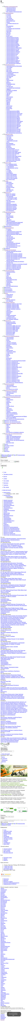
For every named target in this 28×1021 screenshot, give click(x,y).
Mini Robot (9, 182)
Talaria (8, 658)
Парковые (8, 312)
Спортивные (9, 282)
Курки (7, 354)
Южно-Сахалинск (5, 1002)
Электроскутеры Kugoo (12, 151)
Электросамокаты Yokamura (13, 51)
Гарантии (5, 485)
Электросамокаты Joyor (12, 54)
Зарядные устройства (11, 344)
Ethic (9, 681)
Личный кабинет (7, 848)
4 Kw (7, 275)
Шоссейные (9, 71)
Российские (3, 575)
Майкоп (2, 937)
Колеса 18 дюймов (10, 195)
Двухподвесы (9, 96)
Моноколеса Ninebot (11, 209)
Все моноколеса (10, 210)
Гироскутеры (4, 640)
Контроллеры (9, 350)
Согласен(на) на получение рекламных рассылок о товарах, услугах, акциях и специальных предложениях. (14, 821)
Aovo (26, 557)
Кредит (5, 476)
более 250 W (9, 36)
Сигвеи (2, 633)
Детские (8, 188)
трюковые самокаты (14, 784)
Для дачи (8, 93)
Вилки (8, 340)
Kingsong (7, 646)
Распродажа (9, 108)
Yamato (24, 556)
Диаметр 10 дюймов (13, 554)
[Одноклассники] (20, 455)
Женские (8, 100)
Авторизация (9, 497)
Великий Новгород (5, 900)
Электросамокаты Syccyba (12, 49)
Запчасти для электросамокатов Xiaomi (15, 360)
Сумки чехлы (9, 353)
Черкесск (3, 999)
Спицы (8, 401)
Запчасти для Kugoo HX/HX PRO (14, 373)
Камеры (8, 345)
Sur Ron (2, 656)
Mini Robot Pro (9, 189)
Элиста (2, 1001)
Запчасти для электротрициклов (8, 723)
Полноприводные (10, 20)
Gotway (11, 646)
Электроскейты (4, 662)
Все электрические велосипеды (14, 132)
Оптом (8, 109)
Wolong (7, 590)
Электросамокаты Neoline (12, 58)
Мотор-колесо (9, 399)
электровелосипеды (15, 782)
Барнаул (2, 893)
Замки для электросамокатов (13, 437)
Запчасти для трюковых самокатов (9, 727)
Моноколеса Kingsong (11, 205)
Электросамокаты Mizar (12, 42)
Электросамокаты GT (11, 55)
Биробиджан (4, 896)
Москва (2, 939)
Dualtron (16, 556)
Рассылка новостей (8, 852)
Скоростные (9, 105)
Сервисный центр (7, 837)
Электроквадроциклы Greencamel (14, 222)
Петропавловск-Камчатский (7, 959)
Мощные (8, 82)
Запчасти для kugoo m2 (12, 365)
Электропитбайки (10, 272)
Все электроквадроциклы (12, 224)
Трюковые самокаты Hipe (12, 305)
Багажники (9, 358)
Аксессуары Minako (11, 417)
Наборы (8, 398)
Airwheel (16, 646)
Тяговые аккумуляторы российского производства (11, 621)
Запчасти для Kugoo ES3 (12, 377)
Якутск (2, 1004)
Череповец (3, 997)
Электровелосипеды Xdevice (13, 126)
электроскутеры (4, 784)
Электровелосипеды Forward (13, 129)
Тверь (2, 982)
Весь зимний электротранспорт (14, 11)
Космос (8, 169)
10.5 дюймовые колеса (11, 165)
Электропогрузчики (13, 667)
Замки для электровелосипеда (13, 436)
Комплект (8, 402)
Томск (2, 984)
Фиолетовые (9, 311)
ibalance (9, 638)
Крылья (8, 355)
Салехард (3, 965)
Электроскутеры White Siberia (13, 152)
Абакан (2, 888)
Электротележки (5, 668)
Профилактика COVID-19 (9, 884)
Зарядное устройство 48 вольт (13, 268)
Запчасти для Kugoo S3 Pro (13, 371)
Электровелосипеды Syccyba (13, 130)
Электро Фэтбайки (11, 75)
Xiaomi (5, 556)
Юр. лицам (6, 487)
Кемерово (3, 923)
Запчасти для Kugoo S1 (12, 368)
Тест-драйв (6, 480)
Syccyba (20, 556)
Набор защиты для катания (13, 438)
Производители (7, 833)
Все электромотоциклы (12, 286)
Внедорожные (9, 26)
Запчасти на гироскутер (6, 735)
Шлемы (8, 441)
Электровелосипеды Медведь (13, 125)
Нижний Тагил (4, 947)
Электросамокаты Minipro (12, 62)
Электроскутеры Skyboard (12, 153)
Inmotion (3, 646)
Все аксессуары (10, 442)
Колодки (8, 359)
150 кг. (8, 81)
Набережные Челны (5, 942)
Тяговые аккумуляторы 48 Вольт (14, 256)
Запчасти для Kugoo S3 (12, 369)
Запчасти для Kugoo (11, 342)
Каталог (3, 1019)
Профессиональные (11, 315)
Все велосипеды (10, 334)
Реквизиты (6, 878)
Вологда (3, 907)
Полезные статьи (7, 857)
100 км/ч (8, 32)
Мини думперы (4, 667)
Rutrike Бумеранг (15, 608)
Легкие (8, 22)
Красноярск (3, 928)
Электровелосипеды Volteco (13, 120)
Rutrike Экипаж (17, 609)
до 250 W (8, 27)
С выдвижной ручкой (11, 197)
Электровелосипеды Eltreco (13, 112)
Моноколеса (4, 647)
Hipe (2, 681)
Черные (8, 314)
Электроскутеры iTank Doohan (13, 156)
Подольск (3, 960)
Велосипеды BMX (10, 322)
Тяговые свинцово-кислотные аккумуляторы (12, 615)
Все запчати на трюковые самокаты (15, 432)
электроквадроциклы (21, 785)
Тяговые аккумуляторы (6, 627)
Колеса (8, 387)
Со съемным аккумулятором (13, 28)
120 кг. (9, 546)
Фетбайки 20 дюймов (11, 90)
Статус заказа (6, 850)
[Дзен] (14, 455)
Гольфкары (3, 613)
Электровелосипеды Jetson (12, 116)
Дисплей (8, 341)
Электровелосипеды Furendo (13, 131)
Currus (18, 557)
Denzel (14, 656)
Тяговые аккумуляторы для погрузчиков (16, 257)
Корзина (3, 1015)
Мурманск (3, 941)
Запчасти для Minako (6, 721)
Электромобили (4, 663)
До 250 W (12, 566)
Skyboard (11, 590)
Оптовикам (6, 836)
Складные (8, 29)
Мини (7, 78)
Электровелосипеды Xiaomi (13, 123)
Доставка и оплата (7, 474)
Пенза (2, 955)
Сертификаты (6, 842)
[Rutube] (9, 455)
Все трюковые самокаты (12, 319)
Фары (7, 403)
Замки (7, 349)
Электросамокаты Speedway (13, 60)
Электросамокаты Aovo (12, 59)
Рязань (2, 964)
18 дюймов (11, 644)
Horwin (12, 658)
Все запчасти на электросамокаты (14, 382)
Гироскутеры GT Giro (11, 176)
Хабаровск (3, 992)
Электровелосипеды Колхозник (14, 66)
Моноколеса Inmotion (11, 204)
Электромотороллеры (11, 279)
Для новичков (9, 196)
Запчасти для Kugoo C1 (12, 378)
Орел (2, 952)
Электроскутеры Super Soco (13, 158)
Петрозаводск (4, 957)
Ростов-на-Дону (4, 963)
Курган (2, 929)
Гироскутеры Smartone (11, 178)
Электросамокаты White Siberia (14, 47)
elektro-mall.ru (23, 780)
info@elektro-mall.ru (8, 868)
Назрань (3, 943)
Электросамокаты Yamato (12, 50)
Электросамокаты (5, 560)
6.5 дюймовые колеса (11, 164)
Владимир (3, 903)
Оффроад (8, 89)
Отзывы (5, 841)
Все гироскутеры (10, 179)
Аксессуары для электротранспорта (9, 741)
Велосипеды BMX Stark (12, 329)
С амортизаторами (19, 551)
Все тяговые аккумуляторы (13, 269)
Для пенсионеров (10, 148)
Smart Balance (9, 173)
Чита (2, 1000)
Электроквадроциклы (6, 600)
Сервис (5, 478)
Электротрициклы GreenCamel (13, 231)
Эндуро (8, 274)
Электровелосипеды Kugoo (13, 117)
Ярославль (3, 1005)
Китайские (9, 147)
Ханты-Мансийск (5, 993)
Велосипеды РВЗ (10, 333)
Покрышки (9, 346)
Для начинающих (10, 201)
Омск (2, 951)
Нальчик (3, 945)
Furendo (7, 581)
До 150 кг (8, 15)
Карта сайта (6, 844)
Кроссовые (9, 107)
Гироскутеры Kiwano (11, 175)
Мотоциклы (3, 660)
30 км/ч (20, 554)
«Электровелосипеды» (6, 794)
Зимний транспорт (5, 541)
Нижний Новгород (5, 946)
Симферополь (4, 973)
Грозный (3, 911)
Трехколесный (9, 19)
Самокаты (3, 682)
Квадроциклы (4, 601)
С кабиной (9, 230)
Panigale (18, 656)
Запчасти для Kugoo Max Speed (14, 367)
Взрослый (8, 98)
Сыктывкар (3, 979)
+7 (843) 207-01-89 (6, 490)
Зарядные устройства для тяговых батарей (16, 264)
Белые (23, 554)
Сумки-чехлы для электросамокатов (15, 440)
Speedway (3, 559)
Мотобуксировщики (11, 538)
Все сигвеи (9, 191)
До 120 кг (8, 14)
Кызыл (2, 932)
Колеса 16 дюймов (10, 193)
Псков (2, 961)
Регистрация (9, 496)
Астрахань (3, 891)
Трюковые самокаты (6, 674)
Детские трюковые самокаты (13, 309)
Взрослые (8, 213)
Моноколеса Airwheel (11, 208)
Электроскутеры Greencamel (13, 160)
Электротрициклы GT (11, 244)
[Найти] (16, 461)
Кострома (3, 925)
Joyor (10, 557)
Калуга (2, 921)
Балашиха (3, 892)
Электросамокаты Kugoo (12, 37)
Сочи (2, 975)
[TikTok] (8, 456)
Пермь (2, 956)
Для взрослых (9, 76)
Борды (2, 672)
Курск (2, 930)
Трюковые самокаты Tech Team (14, 303)
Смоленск (3, 974)
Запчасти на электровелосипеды (8, 722)
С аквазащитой (10, 166)
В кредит (3, 552)
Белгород (3, 894)
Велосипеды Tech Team (12, 331)
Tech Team (5, 681)
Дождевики (9, 435)
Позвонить (3, 1017)
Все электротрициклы (11, 247)
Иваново (3, 914)
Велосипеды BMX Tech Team (13, 325)
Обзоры (5, 858)
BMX (2, 685)
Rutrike (2, 608)
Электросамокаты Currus (12, 56)
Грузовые (8, 99)
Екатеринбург (4, 912)
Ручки (7, 404)
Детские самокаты (10, 299)
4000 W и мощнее (10, 221)
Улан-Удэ (3, 988)
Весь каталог (4, 748)
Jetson (17, 579)
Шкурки (8, 424)
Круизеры (22, 653)
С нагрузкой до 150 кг (11, 199)
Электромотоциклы (5, 659)
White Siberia (11, 556)
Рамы (7, 407)
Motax (7, 599)
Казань (2, 919)
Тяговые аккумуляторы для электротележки (13, 259)
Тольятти (3, 983)
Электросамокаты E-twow (12, 53)
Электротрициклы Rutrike (12, 232)
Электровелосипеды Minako (13, 118)
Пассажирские (9, 241)
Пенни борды (9, 294)
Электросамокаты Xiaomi (12, 38)
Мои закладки (6, 851)
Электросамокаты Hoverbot (13, 45)
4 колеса (18, 653)
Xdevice (20, 578)
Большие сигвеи (10, 187)
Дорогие (8, 310)
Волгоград (3, 905)
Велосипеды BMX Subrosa (12, 328)
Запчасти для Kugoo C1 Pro (13, 381)
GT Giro (17, 638)
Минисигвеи (9, 186)
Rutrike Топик (7, 608)
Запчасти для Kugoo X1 (12, 372)
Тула (2, 986)
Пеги (7, 429)
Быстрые (8, 33)
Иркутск (3, 916)
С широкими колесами (11, 140)
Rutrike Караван (9, 609)
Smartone (8, 632)
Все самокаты (9, 301)
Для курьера (9, 67)
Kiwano (13, 638)
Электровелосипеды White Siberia (14, 121)
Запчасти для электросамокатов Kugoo (10, 701)
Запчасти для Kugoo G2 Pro (13, 380)
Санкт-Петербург (5, 968)
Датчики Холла (10, 406)
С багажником (9, 73)
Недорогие (9, 324)
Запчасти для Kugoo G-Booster (13, 376)
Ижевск (2, 915)
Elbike (20, 579)
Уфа (2, 991)
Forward (24, 579)
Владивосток (4, 901)
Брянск (2, 898)
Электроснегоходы (11, 9)
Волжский (3, 906)
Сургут (2, 978)
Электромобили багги (6, 664)
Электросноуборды (11, 7)
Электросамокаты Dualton (12, 44)
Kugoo (2, 556)
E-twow (7, 557)
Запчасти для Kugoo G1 (12, 374)
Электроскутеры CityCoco (12, 149)
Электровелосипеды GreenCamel (14, 113)
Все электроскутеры (11, 161)
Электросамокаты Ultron (12, 46)
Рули (7, 356)
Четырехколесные (10, 144)
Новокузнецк (4, 948)
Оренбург (3, 954)
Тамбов (2, 981)
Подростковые (9, 217)
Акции (5, 835)
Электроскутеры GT (11, 154)
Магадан (3, 934)
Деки (7, 425)
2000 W (8, 104)
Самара (2, 966)
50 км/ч (13, 551)
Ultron (15, 557)
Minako (6, 578)
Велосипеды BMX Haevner (13, 327)
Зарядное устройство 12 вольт (13, 265)
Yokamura (3, 557)
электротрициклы (11, 785)
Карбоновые (5, 554)
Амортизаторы (10, 338)
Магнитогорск (4, 936)
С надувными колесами (18, 552)
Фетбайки (10, 564)
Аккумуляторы (10, 337)
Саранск (3, 969)
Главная (2, 1014)
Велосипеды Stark (10, 332)
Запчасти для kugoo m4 (12, 364)
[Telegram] (3, 456)
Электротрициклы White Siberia (14, 234)
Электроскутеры (5, 592)
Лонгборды (9, 297)
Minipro (7, 559)
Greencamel (3, 579)
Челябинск (3, 996)
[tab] (8, 500)
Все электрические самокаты (13, 63)
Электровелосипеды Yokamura (13, 122)
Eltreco (2, 578)
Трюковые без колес (11, 318)
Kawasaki (23, 656)
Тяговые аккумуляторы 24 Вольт (14, 255)
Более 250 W (7, 551)
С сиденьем (9, 18)
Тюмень (2, 987)
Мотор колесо (9, 347)
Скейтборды (9, 295)
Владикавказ (4, 902)
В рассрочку (9, 91)
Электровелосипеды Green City (14, 114)
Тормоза (8, 411)
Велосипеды (4, 691)
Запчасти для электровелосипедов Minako (16, 416)
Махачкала (3, 938)
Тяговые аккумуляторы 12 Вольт (14, 253)
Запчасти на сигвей (5, 731)
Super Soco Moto (9, 656)
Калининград (4, 920)
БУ (7, 24)
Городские (8, 69)
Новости (5, 860)
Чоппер (8, 102)
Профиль (3, 1018)
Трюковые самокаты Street (12, 307)
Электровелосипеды (6, 582)
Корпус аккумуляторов (12, 413)
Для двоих (8, 138)
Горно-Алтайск (4, 910)
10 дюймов (9, 171)
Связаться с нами (7, 831)
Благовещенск (4, 897)
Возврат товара (7, 832)
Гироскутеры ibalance (11, 174)
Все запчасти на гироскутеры (13, 395)
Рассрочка (8, 31)
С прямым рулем (10, 316)
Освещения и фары (11, 351)
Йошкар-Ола (4, 918)
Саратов (3, 970)
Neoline (22, 557)
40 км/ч (8, 35)
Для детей (8, 17)
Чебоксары (3, 995)
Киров (2, 924)
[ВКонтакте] (4, 455)
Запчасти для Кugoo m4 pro (13, 363)
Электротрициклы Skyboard (13, 243)
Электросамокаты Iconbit (12, 40)
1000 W (8, 94)
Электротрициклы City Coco (13, 245)
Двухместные (9, 86)
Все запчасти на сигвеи (12, 389)
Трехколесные (9, 80)
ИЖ (11, 579)
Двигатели (9, 408)
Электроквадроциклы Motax (13, 223)
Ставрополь (3, 977)
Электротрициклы (5, 611)
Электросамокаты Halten (12, 41)
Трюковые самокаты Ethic (12, 306)
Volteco (8, 579)
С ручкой (8, 170)
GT (13, 557)
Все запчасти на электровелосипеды (15, 419)
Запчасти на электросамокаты (8, 714)
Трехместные (9, 239)
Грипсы (8, 427)
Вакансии (5, 880)
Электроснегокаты (11, 10)
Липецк (2, 933)
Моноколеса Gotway (11, 206)
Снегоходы (3, 538)
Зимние (7, 552)
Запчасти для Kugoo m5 (12, 362)
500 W (7, 95)
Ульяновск (3, 990)
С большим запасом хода (12, 23)
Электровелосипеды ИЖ (12, 127)
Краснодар (3, 927)
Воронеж (3, 909)
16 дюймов (17, 644)
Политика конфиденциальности (11, 882)
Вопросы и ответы (8, 881)
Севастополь (4, 972)
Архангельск (4, 889)
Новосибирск (4, 950)
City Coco (3, 590)
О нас (4, 472)
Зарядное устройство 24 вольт (13, 266)
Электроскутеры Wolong (12, 157)
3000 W (8, 103)
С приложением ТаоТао (12, 167)
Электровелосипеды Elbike (13, 111)
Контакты (5, 482)
